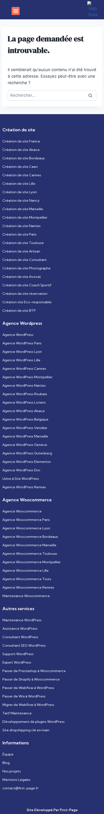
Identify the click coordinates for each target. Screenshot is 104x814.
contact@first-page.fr (20, 788)
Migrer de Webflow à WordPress (28, 705)
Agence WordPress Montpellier (27, 377)
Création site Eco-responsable (27, 302)
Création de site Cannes (21, 175)
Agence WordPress (17, 335)
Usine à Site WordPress (20, 478)
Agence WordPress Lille (21, 360)
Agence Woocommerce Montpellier (31, 562)
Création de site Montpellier (24, 217)
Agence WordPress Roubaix (24, 394)
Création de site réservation (24, 293)
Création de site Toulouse (23, 243)
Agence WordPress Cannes (24, 368)
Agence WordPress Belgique (25, 419)
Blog (6, 763)
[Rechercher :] (52, 95)
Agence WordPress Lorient (24, 402)
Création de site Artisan (21, 251)
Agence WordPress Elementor (26, 461)
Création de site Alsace (21, 150)
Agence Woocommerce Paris (26, 520)
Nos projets (11, 771)
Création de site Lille (18, 183)
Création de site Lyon (19, 192)
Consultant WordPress (20, 637)
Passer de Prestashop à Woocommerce (34, 671)
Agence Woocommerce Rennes (28, 587)
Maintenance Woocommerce (26, 596)
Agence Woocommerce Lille (25, 570)
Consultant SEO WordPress (24, 645)
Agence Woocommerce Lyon (26, 528)
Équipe (8, 754)
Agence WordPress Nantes (24, 385)
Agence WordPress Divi (21, 470)
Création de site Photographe (26, 268)
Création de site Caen (20, 166)
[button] (16, 11)
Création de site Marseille (22, 209)
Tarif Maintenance (17, 713)
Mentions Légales (16, 779)
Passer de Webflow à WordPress (28, 688)
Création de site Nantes (21, 226)
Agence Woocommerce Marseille (29, 545)
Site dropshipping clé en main (25, 730)
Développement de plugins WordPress (33, 721)
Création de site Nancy (20, 200)
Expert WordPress (16, 662)
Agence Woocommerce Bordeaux (30, 536)
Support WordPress (18, 654)
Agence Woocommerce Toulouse (29, 553)
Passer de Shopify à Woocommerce (31, 679)
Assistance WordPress (19, 628)
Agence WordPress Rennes (24, 487)
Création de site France (21, 141)
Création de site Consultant (24, 260)
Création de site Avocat (21, 276)
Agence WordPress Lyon (22, 351)
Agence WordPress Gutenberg (27, 453)
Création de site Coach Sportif (27, 285)
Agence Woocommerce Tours (26, 579)
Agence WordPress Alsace (23, 411)
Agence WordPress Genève (24, 445)
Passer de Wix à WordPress (23, 696)
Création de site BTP (19, 310)
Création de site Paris (19, 234)
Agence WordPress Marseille (25, 436)
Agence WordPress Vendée (24, 428)
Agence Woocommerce (22, 511)
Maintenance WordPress (22, 620)
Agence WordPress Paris (22, 343)
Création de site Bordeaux (23, 158)
